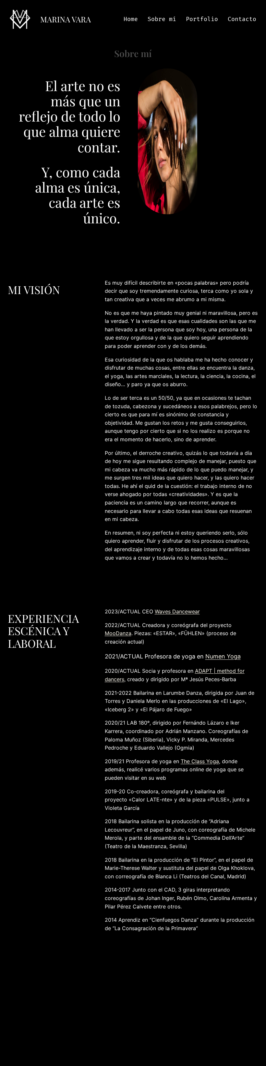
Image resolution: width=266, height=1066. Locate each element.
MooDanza (118, 633)
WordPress (133, 1045)
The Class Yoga (200, 761)
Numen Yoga (223, 656)
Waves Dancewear (177, 611)
